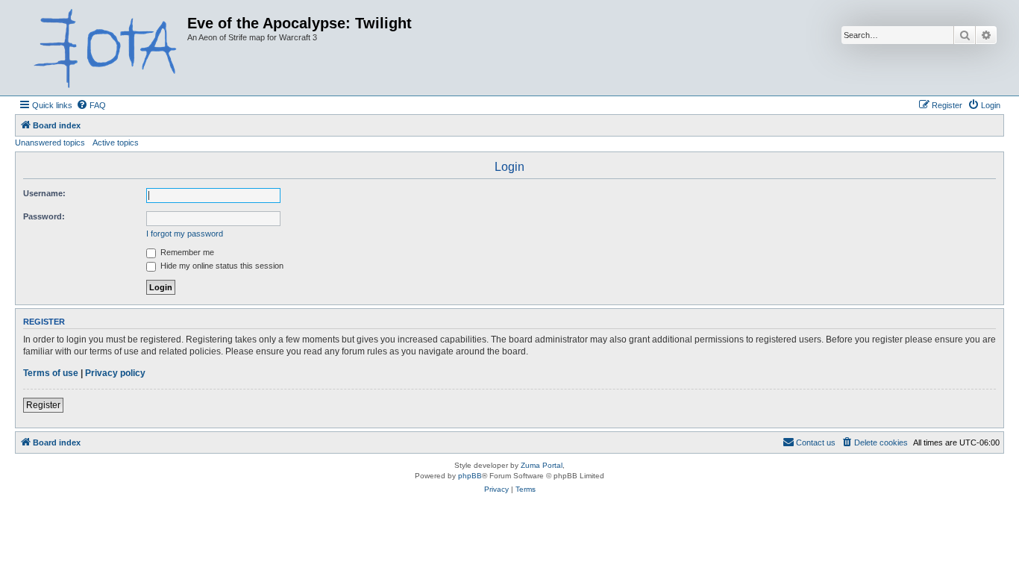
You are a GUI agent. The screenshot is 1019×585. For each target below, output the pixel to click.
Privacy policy (115, 373)
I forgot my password (184, 233)
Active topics (116, 142)
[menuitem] (91, 105)
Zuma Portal (541, 465)
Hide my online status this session (220, 265)
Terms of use (50, 373)
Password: (44, 216)
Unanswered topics (50, 142)
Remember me (186, 252)
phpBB (470, 476)
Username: (44, 193)
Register (43, 405)
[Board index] (103, 48)
